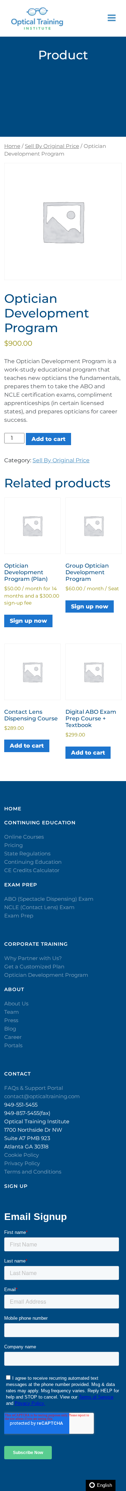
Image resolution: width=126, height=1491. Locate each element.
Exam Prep (18, 915)
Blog (10, 1028)
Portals (13, 1045)
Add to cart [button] (27, 745)
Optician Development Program (46, 975)
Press (11, 1020)
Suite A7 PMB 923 (27, 1138)
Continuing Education (33, 862)
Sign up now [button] (28, 620)
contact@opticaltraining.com (42, 1096)
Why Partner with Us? (33, 958)
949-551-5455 (20, 1104)
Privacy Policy (22, 1163)
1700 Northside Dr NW (33, 1129)
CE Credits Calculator (31, 870)
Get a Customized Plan (34, 966)
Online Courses (24, 836)
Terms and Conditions (32, 1171)
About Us (16, 1003)
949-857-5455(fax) (27, 1113)
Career (13, 1037)
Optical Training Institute (36, 1121)
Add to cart (48, 439)
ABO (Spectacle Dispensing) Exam (48, 899)
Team (11, 1012)
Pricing (13, 845)
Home (12, 146)
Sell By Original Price (52, 146)
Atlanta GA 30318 (26, 1146)
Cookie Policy (21, 1155)
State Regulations (27, 853)
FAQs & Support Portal (33, 1088)
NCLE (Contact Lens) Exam (39, 907)
